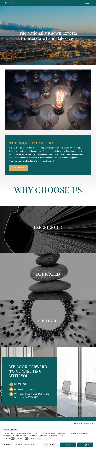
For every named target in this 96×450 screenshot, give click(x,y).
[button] (18, 168)
